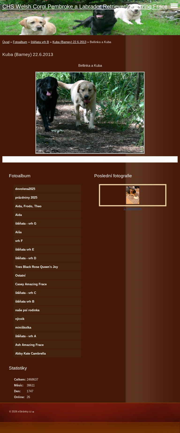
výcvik (19, 319)
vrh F (19, 241)
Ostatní (20, 275)
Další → (170, 159)
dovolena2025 (25, 189)
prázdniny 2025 (26, 197)
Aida (18, 215)
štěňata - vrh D (25, 258)
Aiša (18, 232)
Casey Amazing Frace (31, 284)
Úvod (5, 42)
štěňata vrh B (40, 42)
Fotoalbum (20, 42)
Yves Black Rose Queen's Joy (36, 267)
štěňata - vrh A (25, 336)
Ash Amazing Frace (29, 345)
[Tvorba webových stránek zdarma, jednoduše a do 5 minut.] (33, 412)
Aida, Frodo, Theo (28, 206)
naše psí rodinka (27, 310)
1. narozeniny (133, 208)
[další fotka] (170, 113)
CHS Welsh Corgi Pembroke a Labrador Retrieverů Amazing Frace (84, 6)
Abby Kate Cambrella (30, 353)
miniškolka (23, 327)
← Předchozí (13, 159)
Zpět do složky (93, 159)
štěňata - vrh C (25, 293)
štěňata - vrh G (25, 223)
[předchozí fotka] (10, 113)
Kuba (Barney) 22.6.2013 (69, 42)
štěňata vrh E (24, 249)
